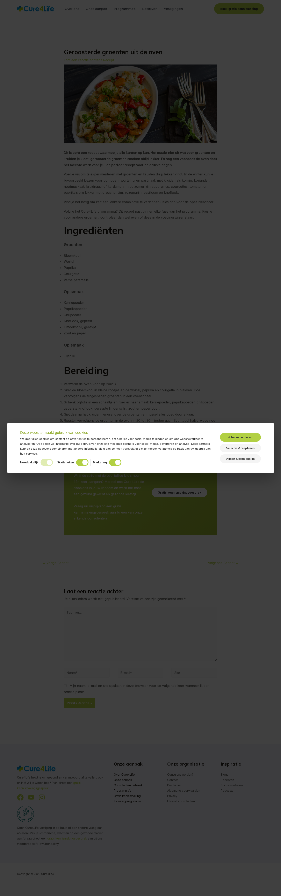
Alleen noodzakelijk (240, 459)
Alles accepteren (240, 437)
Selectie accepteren (240, 448)
